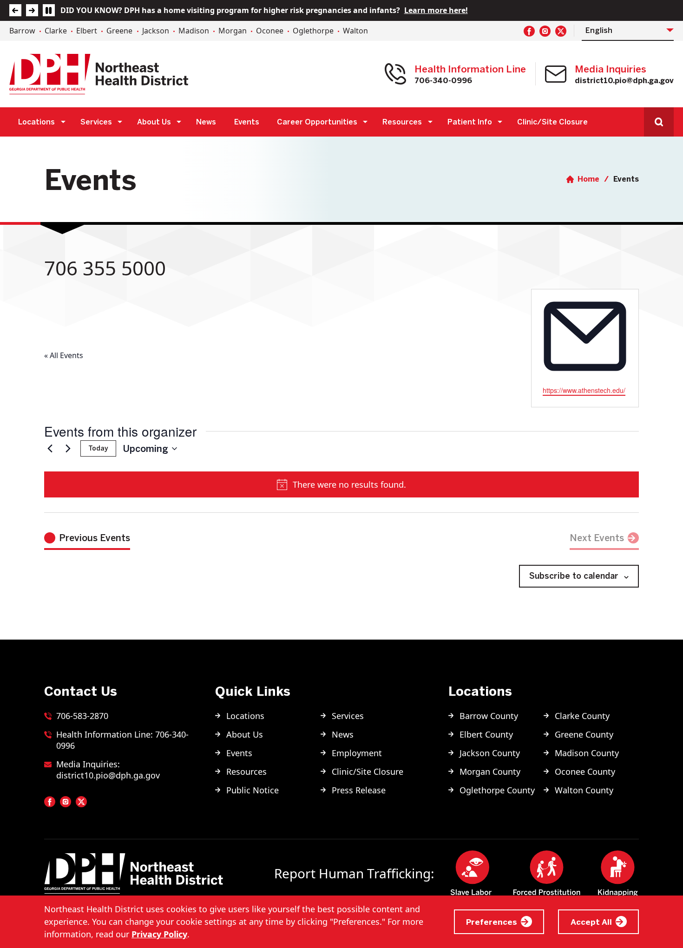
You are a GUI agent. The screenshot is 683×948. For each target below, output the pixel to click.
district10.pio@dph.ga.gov (624, 80)
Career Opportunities (317, 122)
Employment (357, 752)
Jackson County (490, 752)
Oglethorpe (313, 31)
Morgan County (490, 771)
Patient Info (469, 122)
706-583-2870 (82, 715)
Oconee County (585, 771)
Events (246, 122)
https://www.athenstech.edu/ (584, 390)
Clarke (56, 31)
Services (96, 122)
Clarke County (582, 715)
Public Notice (252, 790)
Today (98, 448)
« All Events (63, 355)
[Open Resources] (430, 122)
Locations (36, 122)
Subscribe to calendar (573, 576)
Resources (402, 122)
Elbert (86, 31)
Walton (355, 31)
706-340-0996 (443, 80)
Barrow (22, 31)
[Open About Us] (179, 122)
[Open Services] (120, 122)
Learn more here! (436, 10)
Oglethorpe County (497, 790)
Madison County (587, 752)
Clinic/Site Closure (552, 122)
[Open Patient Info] (500, 122)
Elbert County (486, 734)
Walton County (584, 790)
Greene (119, 31)
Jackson (155, 31)
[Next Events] (67, 448)
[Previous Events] (49, 448)
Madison (193, 31)
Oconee (269, 31)
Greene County (584, 734)
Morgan (232, 31)
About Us (154, 122)
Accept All (591, 921)
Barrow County (489, 715)
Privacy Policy (159, 934)
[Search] (659, 122)
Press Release (359, 790)
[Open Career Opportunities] (365, 122)
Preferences (491, 921)
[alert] (341, 484)
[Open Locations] (63, 122)
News (206, 122)
